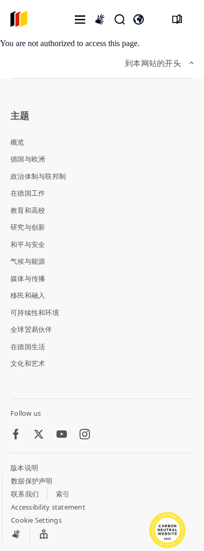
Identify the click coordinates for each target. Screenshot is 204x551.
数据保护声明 (32, 480)
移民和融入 (27, 295)
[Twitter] (38, 434)
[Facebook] (15, 434)
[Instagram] (85, 434)
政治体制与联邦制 (38, 176)
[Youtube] (61, 434)
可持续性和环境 (34, 312)
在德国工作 (27, 193)
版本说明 (24, 467)
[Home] (18, 19)
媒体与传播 (27, 278)
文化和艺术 (27, 363)
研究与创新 (27, 227)
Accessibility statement (48, 507)
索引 (63, 494)
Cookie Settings (36, 520)
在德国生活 (27, 346)
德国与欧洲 (27, 159)
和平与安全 (27, 244)
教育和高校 (27, 210)
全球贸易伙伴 (31, 329)
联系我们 (25, 494)
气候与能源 (27, 261)
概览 (17, 142)
